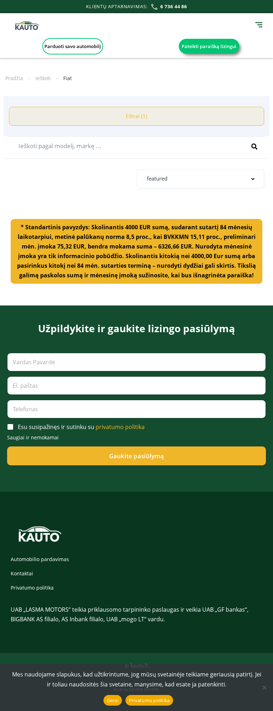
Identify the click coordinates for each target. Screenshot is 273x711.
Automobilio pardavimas (40, 559)
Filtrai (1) (136, 116)
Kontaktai (22, 573)
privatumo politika (120, 427)
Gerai (112, 700)
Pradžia (14, 78)
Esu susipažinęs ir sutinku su (81, 427)
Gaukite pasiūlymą (136, 456)
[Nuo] (264, 687)
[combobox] (200, 178)
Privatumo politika (32, 587)
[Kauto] (27, 25)
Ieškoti (43, 78)
